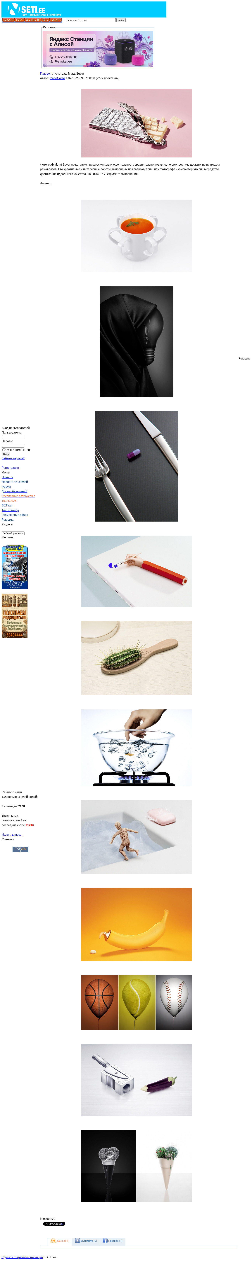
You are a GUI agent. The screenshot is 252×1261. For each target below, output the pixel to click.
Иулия (6, 834)
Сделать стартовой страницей (22, 1257)
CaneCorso (57, 78)
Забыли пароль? (13, 458)
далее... (17, 834)
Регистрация (10, 467)
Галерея (45, 73)
